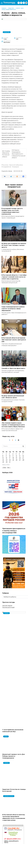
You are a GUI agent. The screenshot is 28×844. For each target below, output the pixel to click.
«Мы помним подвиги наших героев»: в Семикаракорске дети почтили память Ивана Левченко (13, 424)
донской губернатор (16, 165)
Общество (6, 32)
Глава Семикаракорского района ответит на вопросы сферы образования (13, 308)
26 (16, 460)
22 (3, 460)
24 (10, 460)
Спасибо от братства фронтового (13, 368)
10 (9, 456)
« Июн (4, 467)
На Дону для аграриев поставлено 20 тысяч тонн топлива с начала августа (14, 245)
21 (23, 458)
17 (9, 458)
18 (13, 458)
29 (3, 462)
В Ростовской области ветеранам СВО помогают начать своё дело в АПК (14, 339)
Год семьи (5, 165)
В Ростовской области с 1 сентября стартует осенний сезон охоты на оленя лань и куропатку (14, 276)
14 (23, 456)
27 (20, 460)
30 (6, 462)
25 (13, 460)
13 (19, 456)
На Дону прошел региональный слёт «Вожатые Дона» (13, 396)
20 (20, 458)
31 (9, 462)
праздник (16, 167)
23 (6, 460)
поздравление (6, 167)
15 (3, 458)
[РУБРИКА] (14, 726)
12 (16, 456)
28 (23, 460)
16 (6, 458)
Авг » (8, 467)
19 (16, 458)
